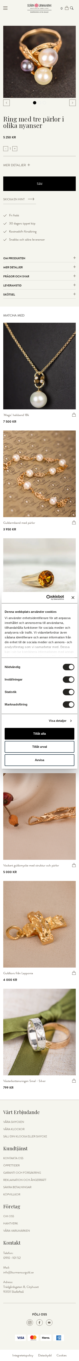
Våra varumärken (16, 1231)
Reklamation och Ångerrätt (24, 1180)
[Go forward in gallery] (72, 103)
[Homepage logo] (39, 8)
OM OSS (8, 1216)
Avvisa (39, 760)
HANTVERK (10, 1224)
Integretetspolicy (22, 1355)
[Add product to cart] (74, 415)
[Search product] (71, 8)
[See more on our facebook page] (39, 1322)
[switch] (68, 679)
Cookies (62, 1355)
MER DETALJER (14, 165)
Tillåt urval (39, 746)
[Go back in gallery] (6, 103)
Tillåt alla (39, 733)
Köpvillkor (11, 1195)
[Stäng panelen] (73, 597)
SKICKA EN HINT (14, 199)
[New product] (39, 366)
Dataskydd (45, 1355)
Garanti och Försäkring (22, 1173)
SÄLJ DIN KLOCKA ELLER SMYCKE (25, 1137)
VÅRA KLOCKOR (14, 1129)
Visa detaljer (57, 720)
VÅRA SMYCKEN (13, 1122)
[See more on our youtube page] (49, 1322)
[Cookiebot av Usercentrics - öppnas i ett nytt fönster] (48, 597)
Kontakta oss (13, 1158)
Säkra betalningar (17, 1187)
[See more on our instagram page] (30, 1322)
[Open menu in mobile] (15, 8)
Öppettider (11, 1166)
